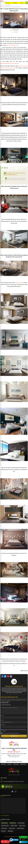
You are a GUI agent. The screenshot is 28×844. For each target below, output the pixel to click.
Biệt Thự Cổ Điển (14, 825)
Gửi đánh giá (14, 736)
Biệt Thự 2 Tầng (22, 825)
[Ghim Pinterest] (8, 676)
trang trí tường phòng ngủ (12, 45)
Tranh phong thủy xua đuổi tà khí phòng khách (14, 47)
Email (2, 720)
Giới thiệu (3, 764)
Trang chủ (2, 5)
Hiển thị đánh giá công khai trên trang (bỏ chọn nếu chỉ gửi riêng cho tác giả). (13, 730)
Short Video (3, 831)
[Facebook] (12, 791)
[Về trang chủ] (23, 837)
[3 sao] (6, 705)
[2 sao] (4, 705)
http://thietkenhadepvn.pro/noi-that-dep (9, 63)
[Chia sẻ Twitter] (5, 676)
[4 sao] (8, 705)
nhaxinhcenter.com (16, 755)
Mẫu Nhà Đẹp (10, 831)
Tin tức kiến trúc (8, 5)
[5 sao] (10, 705)
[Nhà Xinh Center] (14, 771)
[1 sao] (2, 705)
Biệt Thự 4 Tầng (12, 828)
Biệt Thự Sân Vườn (20, 828)
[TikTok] (15, 791)
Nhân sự (9, 764)
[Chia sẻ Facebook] (2, 676)
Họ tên (2, 715)
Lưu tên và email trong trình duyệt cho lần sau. (10, 733)
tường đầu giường (19, 282)
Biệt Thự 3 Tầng (4, 828)
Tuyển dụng (16, 764)
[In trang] (11, 676)
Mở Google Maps (5, 815)
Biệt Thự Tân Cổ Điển (5, 825)
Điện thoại (3, 724)
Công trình (23, 764)
